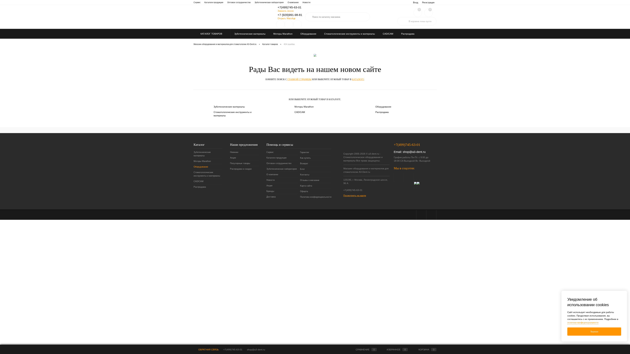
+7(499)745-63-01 (232, 349)
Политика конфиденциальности (315, 197)
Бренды (270, 191)
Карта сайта (306, 186)
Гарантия (304, 152)
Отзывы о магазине (309, 180)
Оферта (304, 191)
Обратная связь (208, 349)
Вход (415, 2)
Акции (233, 158)
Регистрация (428, 2)
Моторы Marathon (304, 106)
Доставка (271, 197)
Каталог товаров (211, 33)
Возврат (304, 163)
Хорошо (594, 331)
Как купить (305, 158)
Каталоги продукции (213, 2)
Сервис (197, 2)
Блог (302, 169)
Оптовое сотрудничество (239, 2)
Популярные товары (240, 163)
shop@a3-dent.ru (414, 152)
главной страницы (299, 79)
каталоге (358, 79)
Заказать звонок (286, 11)
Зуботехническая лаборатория (269, 2)
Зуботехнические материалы (229, 106)
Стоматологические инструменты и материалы (233, 114)
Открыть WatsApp (286, 18)
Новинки (234, 152)
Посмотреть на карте (354, 195)
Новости (306, 2)
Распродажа (382, 112)
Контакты (304, 174)
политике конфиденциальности (582, 322)
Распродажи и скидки (241, 169)
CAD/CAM (299, 112)
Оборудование (383, 106)
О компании (293, 2)
